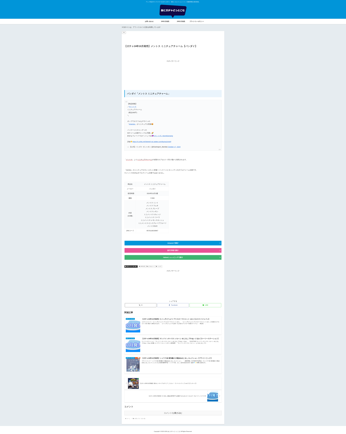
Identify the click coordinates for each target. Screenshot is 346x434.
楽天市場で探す (173, 250)
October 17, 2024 (174, 147)
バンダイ (159, 266)
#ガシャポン (158, 136)
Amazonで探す (173, 243)
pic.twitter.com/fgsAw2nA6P (161, 142)
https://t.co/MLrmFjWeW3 (142, 142)
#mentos (132, 124)
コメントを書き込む (173, 413)
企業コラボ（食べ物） (131, 266)
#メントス (132, 107)
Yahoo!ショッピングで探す (173, 257)
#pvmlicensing (168, 136)
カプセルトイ (151, 266)
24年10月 (142, 266)
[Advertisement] (173, 38)
